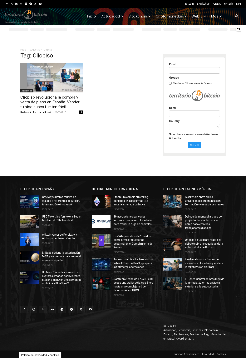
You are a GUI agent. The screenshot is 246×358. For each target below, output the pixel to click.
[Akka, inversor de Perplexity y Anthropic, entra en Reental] (29, 239)
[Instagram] (11, 4)
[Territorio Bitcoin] (26, 16)
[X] (35, 4)
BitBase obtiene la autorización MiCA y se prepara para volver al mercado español (61, 256)
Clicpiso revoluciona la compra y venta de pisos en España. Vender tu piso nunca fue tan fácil (50, 102)
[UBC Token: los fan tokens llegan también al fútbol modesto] (29, 221)
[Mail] (21, 4)
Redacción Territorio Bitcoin (36, 111)
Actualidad (27, 90)
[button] (236, 16)
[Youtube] (40, 4)
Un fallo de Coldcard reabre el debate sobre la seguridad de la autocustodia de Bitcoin (204, 243)
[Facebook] (7, 4)
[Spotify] (26, 4)
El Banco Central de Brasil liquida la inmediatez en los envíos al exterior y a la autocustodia (204, 282)
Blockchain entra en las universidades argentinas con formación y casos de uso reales (204, 200)
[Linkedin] (16, 4)
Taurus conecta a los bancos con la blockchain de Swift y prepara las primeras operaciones (133, 263)
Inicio (23, 49)
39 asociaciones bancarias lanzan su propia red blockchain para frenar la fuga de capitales (133, 220)
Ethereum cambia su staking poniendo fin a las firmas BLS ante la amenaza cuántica (131, 200)
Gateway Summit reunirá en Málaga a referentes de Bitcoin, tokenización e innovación (61, 200)
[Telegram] (30, 4)
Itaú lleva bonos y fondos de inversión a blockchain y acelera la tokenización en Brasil (204, 263)
